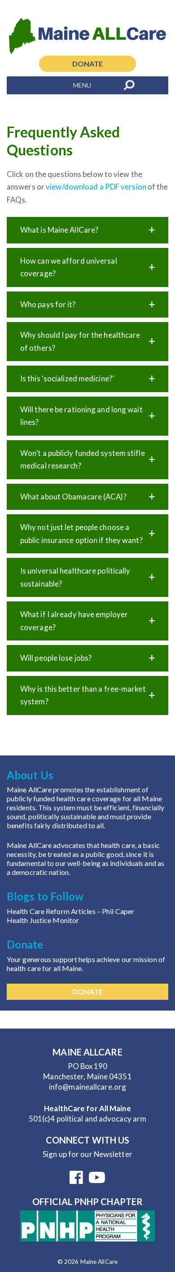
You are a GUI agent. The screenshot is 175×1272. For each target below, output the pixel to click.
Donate (87, 63)
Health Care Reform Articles (52, 911)
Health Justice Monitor (43, 920)
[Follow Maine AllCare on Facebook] (76, 1180)
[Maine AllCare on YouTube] (97, 1180)
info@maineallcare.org (87, 1086)
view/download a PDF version (96, 186)
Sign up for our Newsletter (87, 1154)
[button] (82, 85)
